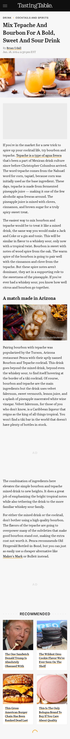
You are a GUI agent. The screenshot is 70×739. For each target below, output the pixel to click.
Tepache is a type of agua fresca (39, 155)
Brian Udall (14, 48)
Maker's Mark (13, 556)
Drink (7, 17)
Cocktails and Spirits (32, 17)
